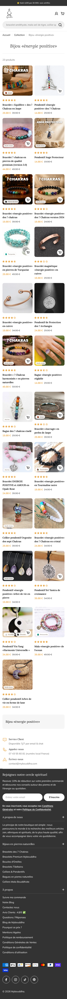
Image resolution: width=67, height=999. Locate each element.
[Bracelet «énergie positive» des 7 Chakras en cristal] (49, 513)
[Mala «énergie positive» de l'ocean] (49, 622)
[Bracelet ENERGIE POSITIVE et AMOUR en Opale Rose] (17, 457)
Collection (19, 34)
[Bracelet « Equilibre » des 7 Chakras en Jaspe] (17, 80)
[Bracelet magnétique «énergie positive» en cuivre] (49, 242)
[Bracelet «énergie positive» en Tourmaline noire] (49, 457)
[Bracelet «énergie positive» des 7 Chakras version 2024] (49, 189)
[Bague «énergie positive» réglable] (49, 351)
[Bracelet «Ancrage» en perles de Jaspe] (49, 406)
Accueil (6, 34)
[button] (9, 100)
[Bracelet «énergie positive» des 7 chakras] (17, 189)
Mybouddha (17, 991)
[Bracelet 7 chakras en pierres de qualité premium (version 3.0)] (17, 133)
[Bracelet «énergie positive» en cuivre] (17, 298)
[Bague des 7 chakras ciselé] (17, 407)
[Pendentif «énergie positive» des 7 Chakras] (49, 80)
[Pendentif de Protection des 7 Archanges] (49, 298)
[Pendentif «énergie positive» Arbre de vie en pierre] (17, 566)
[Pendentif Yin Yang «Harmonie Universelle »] (17, 622)
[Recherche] (60, 25)
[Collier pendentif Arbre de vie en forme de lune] (17, 675)
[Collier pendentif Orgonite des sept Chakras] (17, 513)
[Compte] (56, 13)
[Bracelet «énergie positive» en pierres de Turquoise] (17, 242)
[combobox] (33, 25)
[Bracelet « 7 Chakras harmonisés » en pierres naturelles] (17, 351)
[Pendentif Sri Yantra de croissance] (49, 566)
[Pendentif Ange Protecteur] (49, 133)
